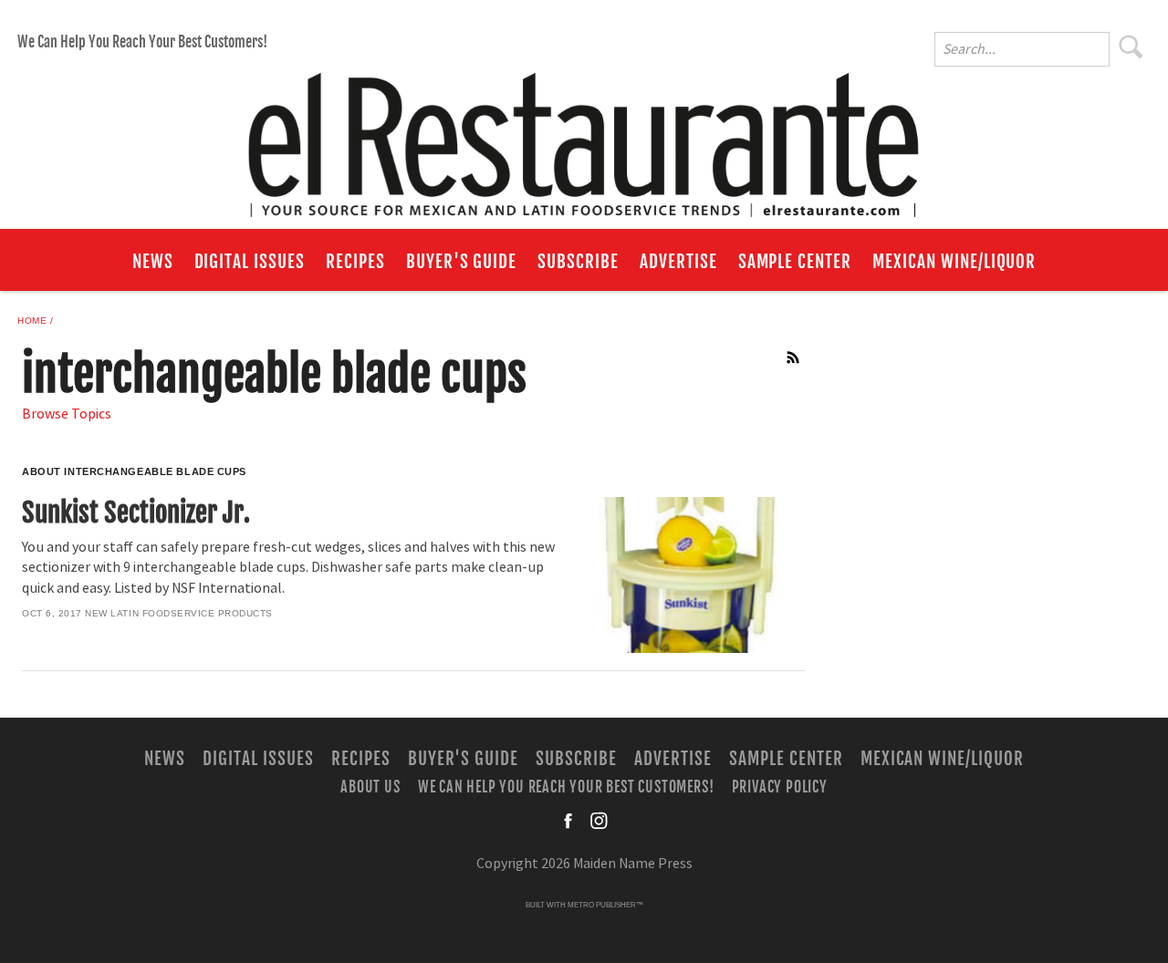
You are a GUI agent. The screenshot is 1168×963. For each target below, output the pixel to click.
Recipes (355, 262)
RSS (794, 357)
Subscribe (578, 262)
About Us (370, 787)
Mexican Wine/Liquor (954, 262)
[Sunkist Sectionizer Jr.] (686, 575)
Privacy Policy (780, 787)
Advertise (678, 262)
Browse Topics (66, 414)
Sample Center (794, 262)
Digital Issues (249, 262)
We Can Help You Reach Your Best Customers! (142, 42)
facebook (569, 820)
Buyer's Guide (461, 262)
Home (32, 321)
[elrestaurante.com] (584, 137)
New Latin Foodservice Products (179, 613)
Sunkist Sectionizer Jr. (136, 512)
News (152, 262)
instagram (598, 820)
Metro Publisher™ (605, 905)
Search (1131, 46)
